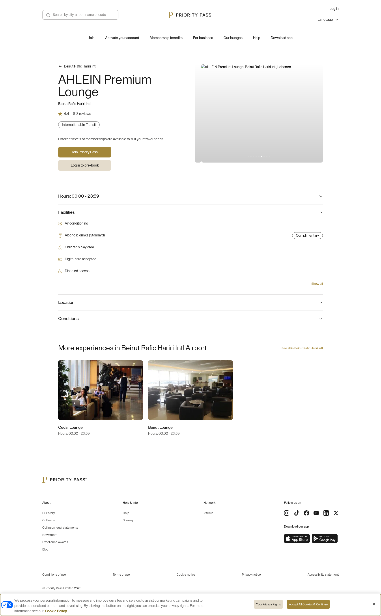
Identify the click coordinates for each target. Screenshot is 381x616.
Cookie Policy (56, 611)
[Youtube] (316, 513)
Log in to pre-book (85, 165)
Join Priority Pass (85, 152)
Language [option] (325, 19)
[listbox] (328, 20)
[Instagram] (286, 513)
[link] (297, 538)
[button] (248, 156)
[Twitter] (336, 513)
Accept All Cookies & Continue (308, 604)
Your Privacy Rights (268, 604)
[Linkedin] (326, 513)
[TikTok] (296, 513)
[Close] (374, 604)
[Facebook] (306, 513)
